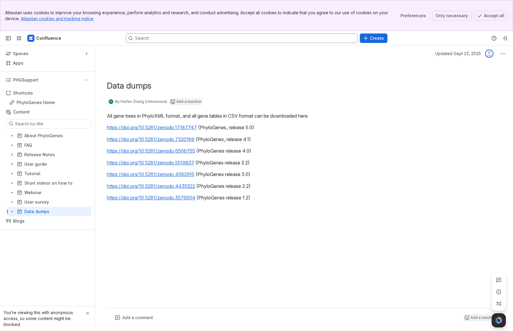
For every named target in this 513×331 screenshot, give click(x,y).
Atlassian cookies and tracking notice (57, 18)
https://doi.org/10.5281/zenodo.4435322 (151, 186)
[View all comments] (499, 280)
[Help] (494, 38)
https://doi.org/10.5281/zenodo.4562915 (150, 174)
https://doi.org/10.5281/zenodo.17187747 (152, 127)
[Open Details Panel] (499, 292)
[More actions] (86, 80)
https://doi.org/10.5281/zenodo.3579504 (151, 198)
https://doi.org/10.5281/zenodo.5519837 (150, 163)
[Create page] (499, 303)
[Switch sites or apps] (19, 38)
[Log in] (504, 38)
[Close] (87, 313)
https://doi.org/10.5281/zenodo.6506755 (151, 151)
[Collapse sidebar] (8, 38)
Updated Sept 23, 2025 (458, 53)
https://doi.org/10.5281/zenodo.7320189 (150, 139)
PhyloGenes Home (36, 102)
